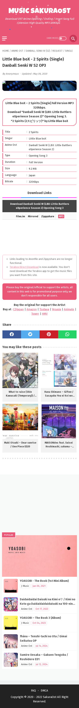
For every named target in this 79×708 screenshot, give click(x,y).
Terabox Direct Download (24, 266)
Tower (35, 314)
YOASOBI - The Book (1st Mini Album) (44, 581)
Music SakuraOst (40, 11)
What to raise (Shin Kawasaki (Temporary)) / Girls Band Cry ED (20, 394)
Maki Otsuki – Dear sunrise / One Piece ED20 (20, 444)
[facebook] (11, 334)
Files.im (20, 216)
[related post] (20, 370)
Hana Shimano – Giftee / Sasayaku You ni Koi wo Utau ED (58, 394)
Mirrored (33, 216)
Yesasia (56, 309)
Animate (69, 309)
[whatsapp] (67, 334)
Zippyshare (47, 216)
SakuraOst (49, 697)
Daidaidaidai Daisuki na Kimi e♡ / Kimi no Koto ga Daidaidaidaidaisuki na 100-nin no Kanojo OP (47, 604)
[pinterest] (49, 334)
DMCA (44, 690)
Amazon (32, 309)
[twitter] (30, 334)
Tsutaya (44, 309)
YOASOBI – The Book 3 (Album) (40, 618)
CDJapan (18, 309)
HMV (45, 314)
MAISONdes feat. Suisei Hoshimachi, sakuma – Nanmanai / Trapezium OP (59, 445)
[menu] (4, 38)
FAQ (33, 690)
